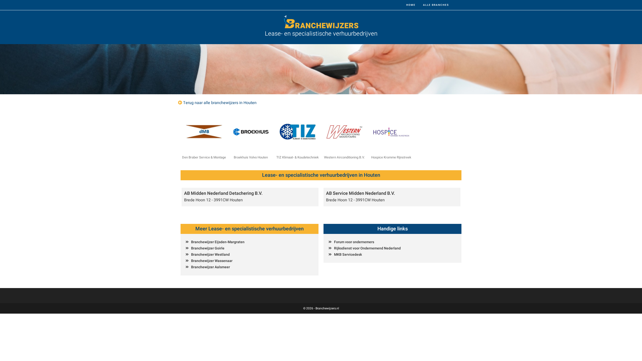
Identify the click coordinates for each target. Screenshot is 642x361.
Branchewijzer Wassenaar (211, 260)
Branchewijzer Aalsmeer (210, 267)
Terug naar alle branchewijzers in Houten (220, 103)
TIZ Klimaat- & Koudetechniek (297, 157)
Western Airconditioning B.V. (344, 157)
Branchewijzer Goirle (207, 248)
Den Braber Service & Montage (204, 157)
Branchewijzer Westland (210, 254)
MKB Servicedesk (348, 254)
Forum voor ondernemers (354, 242)
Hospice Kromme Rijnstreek (391, 157)
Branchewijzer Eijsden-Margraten (218, 242)
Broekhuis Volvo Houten (251, 157)
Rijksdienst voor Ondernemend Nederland (367, 248)
